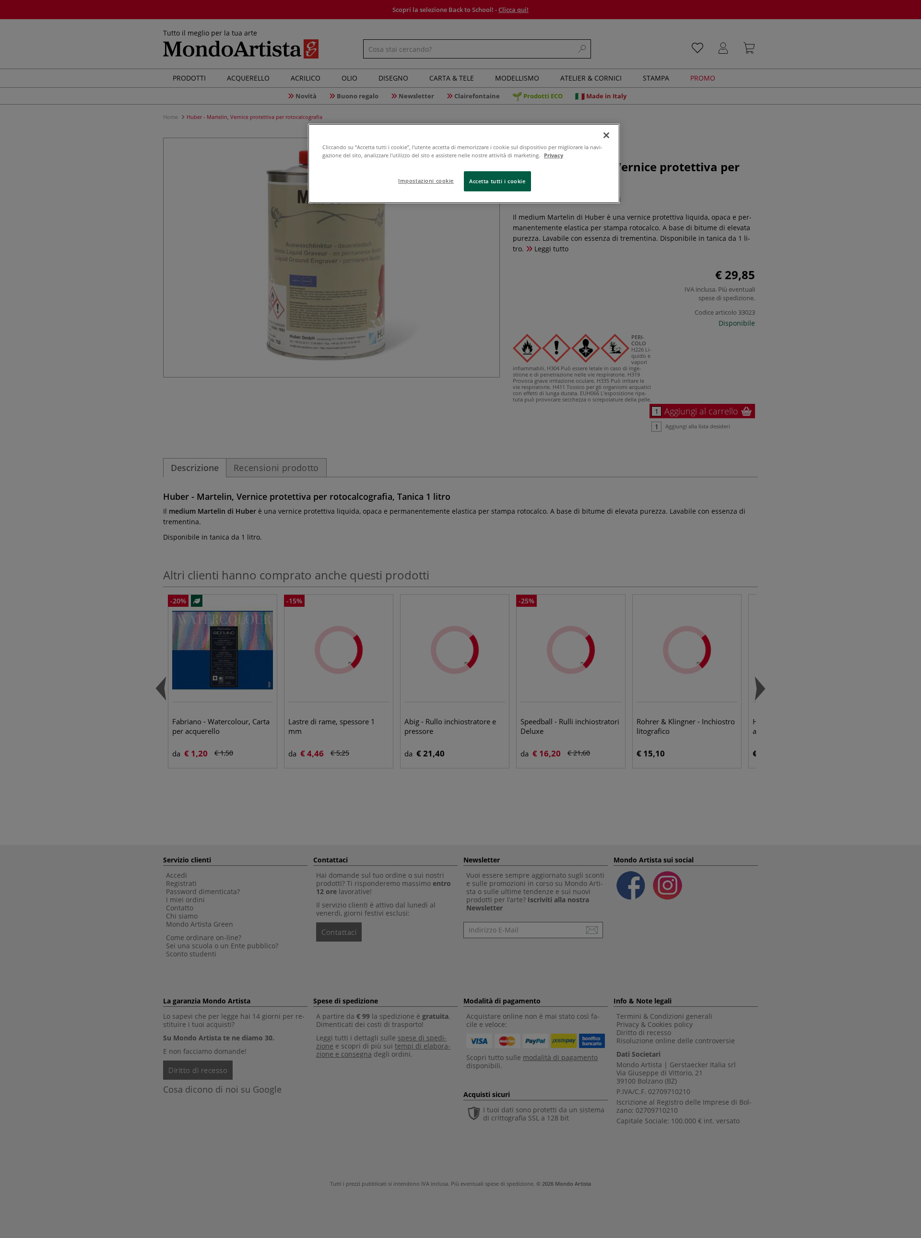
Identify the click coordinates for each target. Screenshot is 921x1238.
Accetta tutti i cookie (497, 181)
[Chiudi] (606, 135)
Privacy (553, 155)
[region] (464, 163)
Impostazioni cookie (426, 180)
